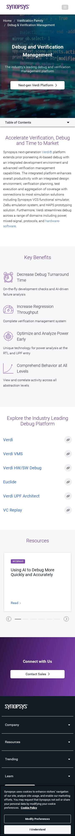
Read (15, 603)
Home (7, 21)
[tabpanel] (37, 582)
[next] (66, 618)
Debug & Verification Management (31, 25)
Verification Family (30, 21)
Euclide (9, 481)
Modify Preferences (37, 818)
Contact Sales (36, 674)
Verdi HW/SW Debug (22, 467)
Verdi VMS (13, 453)
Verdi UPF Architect (21, 496)
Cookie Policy (29, 807)
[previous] (8, 618)
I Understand (37, 829)
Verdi (8, 439)
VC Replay (12, 510)
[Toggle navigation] (65, 7)
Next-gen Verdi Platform (35, 85)
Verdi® (47, 152)
